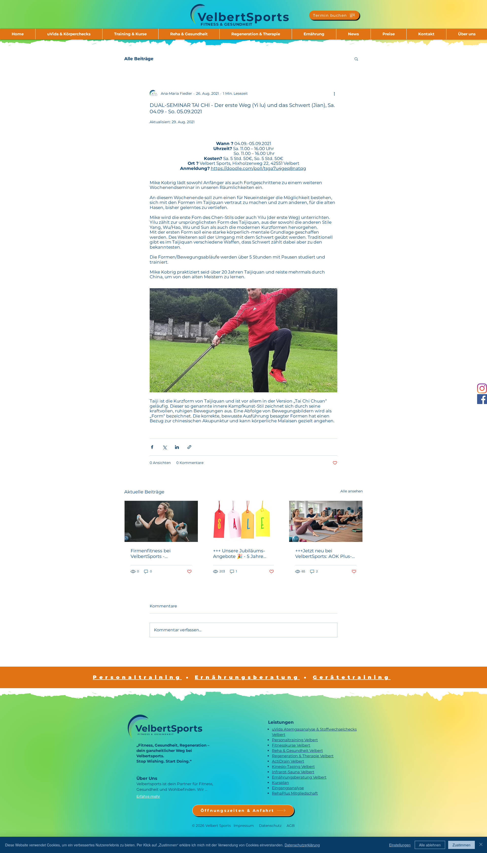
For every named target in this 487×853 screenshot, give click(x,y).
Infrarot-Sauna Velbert (293, 771)
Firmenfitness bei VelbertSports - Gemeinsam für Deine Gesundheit (156, 553)
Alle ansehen (351, 491)
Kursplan (280, 782)
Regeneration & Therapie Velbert (303, 755)
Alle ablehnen (430, 844)
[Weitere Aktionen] (334, 93)
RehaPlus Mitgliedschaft (295, 793)
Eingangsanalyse (288, 787)
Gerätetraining (352, 677)
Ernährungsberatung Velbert (299, 777)
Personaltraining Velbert (295, 739)
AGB (291, 825)
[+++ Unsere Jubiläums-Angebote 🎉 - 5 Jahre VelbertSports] (243, 521)
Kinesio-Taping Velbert (293, 766)
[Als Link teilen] (189, 447)
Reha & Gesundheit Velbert (297, 750)
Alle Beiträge (138, 58)
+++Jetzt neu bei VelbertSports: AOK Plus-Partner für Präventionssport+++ (323, 553)
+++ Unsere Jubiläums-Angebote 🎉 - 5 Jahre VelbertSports (239, 553)
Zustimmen (462, 844)
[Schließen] (481, 845)
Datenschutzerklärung (302, 844)
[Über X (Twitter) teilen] (164, 447)
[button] (68, 34)
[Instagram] (482, 388)
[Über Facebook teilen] (152, 447)
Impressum (244, 825)
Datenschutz (270, 825)
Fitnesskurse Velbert (291, 745)
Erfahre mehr (148, 796)
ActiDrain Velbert (288, 761)
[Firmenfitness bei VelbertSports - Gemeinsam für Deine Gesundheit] (161, 521)
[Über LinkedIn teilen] (177, 447)
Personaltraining (137, 677)
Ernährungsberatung (247, 677)
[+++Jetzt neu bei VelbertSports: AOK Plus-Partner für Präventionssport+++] (325, 521)
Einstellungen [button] (400, 844)
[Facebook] (482, 399)
